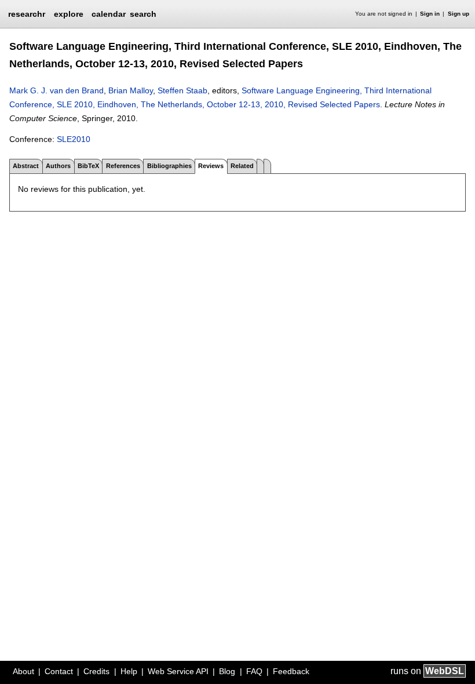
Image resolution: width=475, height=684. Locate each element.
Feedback (291, 671)
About (23, 671)
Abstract (26, 165)
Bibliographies (169, 165)
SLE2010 (73, 139)
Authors (58, 165)
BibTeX (88, 165)
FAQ (254, 671)
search (143, 14)
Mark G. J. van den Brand (56, 90)
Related (242, 165)
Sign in (430, 13)
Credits (96, 671)
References (123, 165)
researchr (26, 13)
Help (128, 671)
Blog (227, 671)
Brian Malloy (130, 90)
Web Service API (178, 671)
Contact (59, 671)
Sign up (458, 13)
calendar (109, 14)
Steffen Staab (182, 90)
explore (68, 14)
